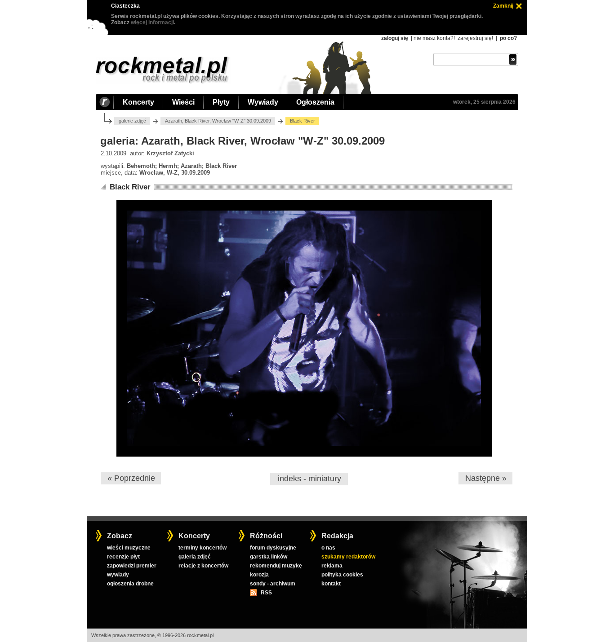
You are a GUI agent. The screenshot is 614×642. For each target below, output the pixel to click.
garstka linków (268, 557)
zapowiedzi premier (131, 566)
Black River (130, 187)
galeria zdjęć (194, 557)
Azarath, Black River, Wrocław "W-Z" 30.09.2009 (218, 120)
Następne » (486, 478)
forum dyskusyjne (273, 548)
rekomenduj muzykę (276, 566)
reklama (332, 566)
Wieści (183, 102)
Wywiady (263, 102)
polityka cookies (342, 575)
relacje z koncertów (203, 566)
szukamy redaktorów (348, 557)
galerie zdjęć (132, 120)
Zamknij (503, 6)
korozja (259, 575)
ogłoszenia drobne (130, 583)
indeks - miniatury (309, 478)
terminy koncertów (202, 548)
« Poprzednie (131, 478)
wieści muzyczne (129, 548)
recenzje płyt (123, 557)
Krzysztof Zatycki (170, 153)
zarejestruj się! (475, 38)
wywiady (118, 575)
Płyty (221, 102)
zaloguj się (394, 38)
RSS (266, 592)
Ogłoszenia (315, 102)
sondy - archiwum (272, 583)
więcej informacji (152, 22)
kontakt (331, 583)
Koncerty (138, 102)
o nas (328, 548)
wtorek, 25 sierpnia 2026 (484, 102)
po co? (508, 38)
